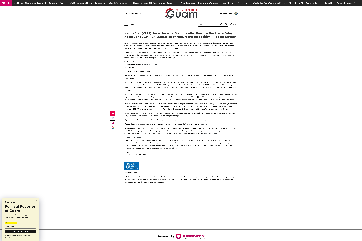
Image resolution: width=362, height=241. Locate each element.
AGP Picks (6, 3)
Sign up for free (20, 231)
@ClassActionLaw (172, 148)
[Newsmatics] (112, 127)
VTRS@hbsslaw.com (149, 64)
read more (204, 124)
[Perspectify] (112, 118)
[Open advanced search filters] (226, 24)
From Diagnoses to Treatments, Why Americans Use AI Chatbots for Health (214, 3)
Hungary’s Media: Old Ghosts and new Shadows (153, 3)
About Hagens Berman (132, 138)
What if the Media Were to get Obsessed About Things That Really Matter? (286, 3)
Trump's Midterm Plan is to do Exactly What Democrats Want (36, 3)
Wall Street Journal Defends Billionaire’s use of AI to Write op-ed (98, 3)
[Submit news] (112, 113)
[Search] (221, 24)
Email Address (11, 223)
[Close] (37, 200)
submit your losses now (154, 55)
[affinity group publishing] (112, 123)
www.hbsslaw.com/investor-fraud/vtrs (143, 62)
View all (357, 3)
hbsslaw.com (130, 148)
